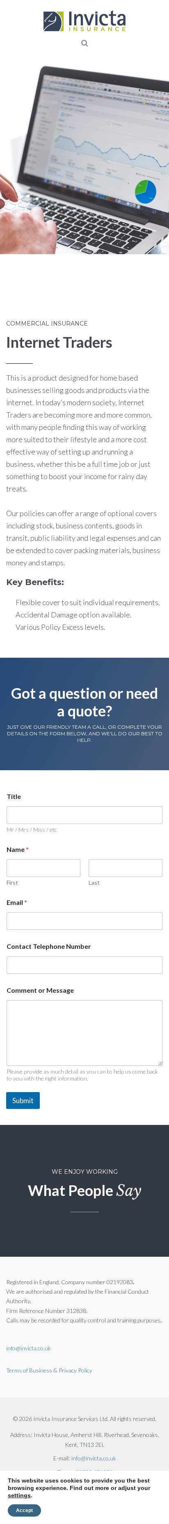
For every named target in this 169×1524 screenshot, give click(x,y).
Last (94, 882)
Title (14, 796)
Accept (24, 1510)
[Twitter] (41, 297)
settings (19, 1495)
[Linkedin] (63, 297)
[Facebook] (18, 297)
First (12, 882)
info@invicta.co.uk (28, 1348)
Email (17, 902)
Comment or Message (40, 990)
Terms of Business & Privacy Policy (49, 1370)
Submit (23, 1100)
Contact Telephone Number (49, 946)
